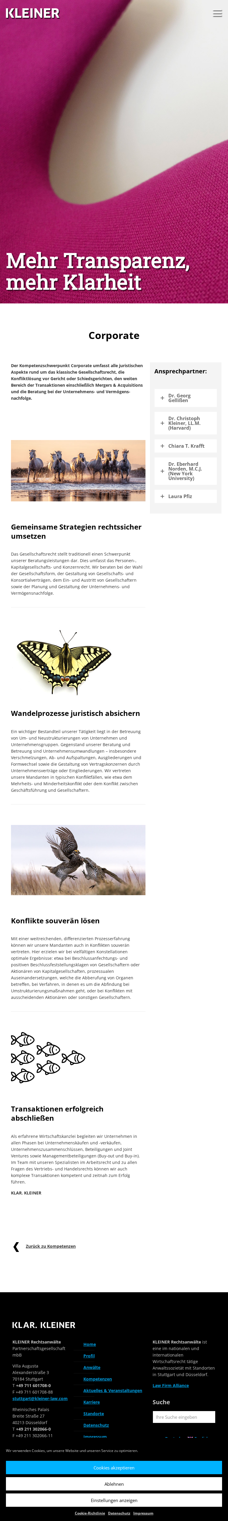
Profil (89, 1356)
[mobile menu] (217, 14)
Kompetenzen (97, 1379)
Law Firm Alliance (171, 1385)
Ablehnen (114, 1484)
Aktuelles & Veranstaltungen (112, 1390)
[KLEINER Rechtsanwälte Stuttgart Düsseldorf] (33, 13)
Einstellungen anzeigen (114, 1500)
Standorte (93, 1413)
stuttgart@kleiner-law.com (40, 1398)
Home (89, 1344)
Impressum (143, 1513)
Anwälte (91, 1367)
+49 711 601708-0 (33, 1385)
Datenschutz (119, 1513)
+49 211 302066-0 (33, 1429)
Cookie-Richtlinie (90, 1513)
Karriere (91, 1402)
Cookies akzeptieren (114, 1468)
